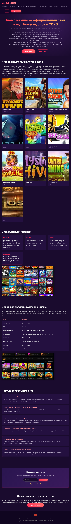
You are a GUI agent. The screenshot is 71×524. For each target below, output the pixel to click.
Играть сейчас (29, 51)
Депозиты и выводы (31, 6)
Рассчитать (43, 479)
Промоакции (12, 6)
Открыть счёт (16, 11)
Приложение (21, 6)
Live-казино (4, 6)
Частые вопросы (42, 6)
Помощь (56, 6)
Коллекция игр (63, 6)
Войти (6, 11)
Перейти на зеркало (35, 505)
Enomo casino (9, 2)
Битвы (50, 6)
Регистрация (42, 51)
